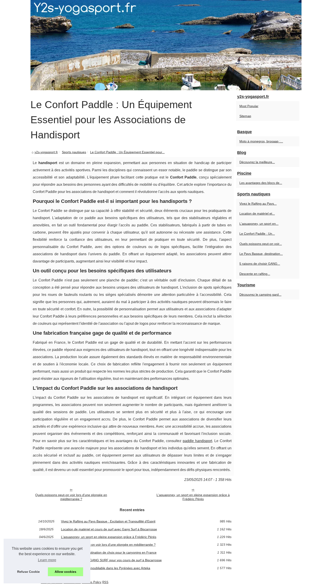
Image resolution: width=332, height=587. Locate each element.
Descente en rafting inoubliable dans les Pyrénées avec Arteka (105, 568)
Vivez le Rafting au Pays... (258, 203)
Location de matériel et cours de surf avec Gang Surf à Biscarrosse (109, 529)
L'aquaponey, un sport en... (258, 223)
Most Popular (248, 106)
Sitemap (245, 116)
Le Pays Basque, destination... (261, 253)
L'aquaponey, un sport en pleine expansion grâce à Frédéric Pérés (193, 497)
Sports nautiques (74, 152)
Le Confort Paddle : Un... (257, 233)
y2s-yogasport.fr (46, 152)
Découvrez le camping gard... (260, 294)
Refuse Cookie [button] (28, 571)
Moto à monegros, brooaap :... (261, 141)
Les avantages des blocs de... (260, 183)
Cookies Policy (91, 582)
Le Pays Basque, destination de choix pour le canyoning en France (109, 552)
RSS (105, 582)
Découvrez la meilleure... (257, 162)
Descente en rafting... (254, 274)
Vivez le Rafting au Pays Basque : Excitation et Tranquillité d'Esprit (108, 521)
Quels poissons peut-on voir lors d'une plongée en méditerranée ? (71, 497)
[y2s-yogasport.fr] (166, 45)
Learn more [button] (47, 560)
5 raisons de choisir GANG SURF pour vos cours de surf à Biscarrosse (111, 560)
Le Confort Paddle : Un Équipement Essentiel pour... (127, 152)
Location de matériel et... (257, 213)
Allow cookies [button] (65, 571)
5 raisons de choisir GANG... (259, 263)
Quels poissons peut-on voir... (260, 244)
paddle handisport (197, 441)
